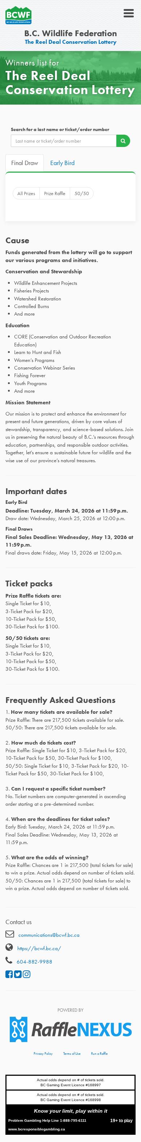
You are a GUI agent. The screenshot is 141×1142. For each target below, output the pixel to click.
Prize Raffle (54, 193)
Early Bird (62, 163)
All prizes (26, 193)
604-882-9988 (34, 961)
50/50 (81, 193)
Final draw (24, 163)
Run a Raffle (99, 1053)
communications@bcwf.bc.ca (49, 935)
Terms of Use (72, 1053)
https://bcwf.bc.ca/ (39, 948)
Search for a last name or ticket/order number (60, 129)
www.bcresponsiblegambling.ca (36, 1129)
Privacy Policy (43, 1053)
